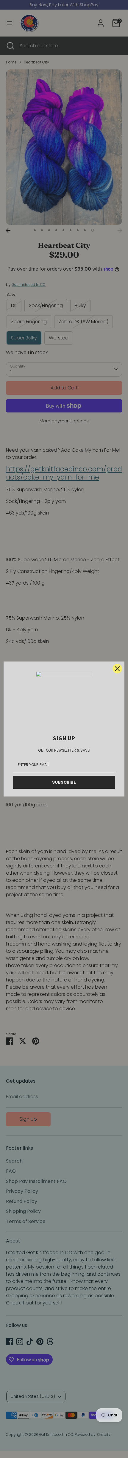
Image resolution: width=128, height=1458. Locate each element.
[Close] (117, 669)
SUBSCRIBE (64, 782)
